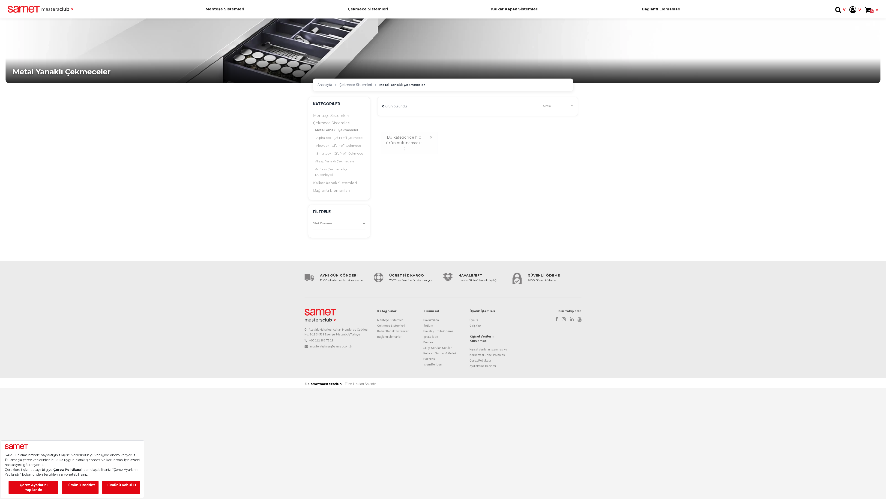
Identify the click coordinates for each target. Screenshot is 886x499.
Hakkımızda (431, 320)
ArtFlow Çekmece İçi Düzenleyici (331, 171)
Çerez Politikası (480, 360)
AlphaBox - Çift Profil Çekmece (339, 138)
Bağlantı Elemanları (661, 9)
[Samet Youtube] (579, 319)
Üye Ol (474, 320)
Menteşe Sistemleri (225, 9)
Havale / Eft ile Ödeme (438, 331)
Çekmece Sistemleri (368, 9)
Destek (428, 342)
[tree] (339, 153)
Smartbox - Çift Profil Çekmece (339, 153)
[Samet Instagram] (564, 319)
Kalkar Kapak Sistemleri (515, 9)
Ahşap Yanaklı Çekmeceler (335, 161)
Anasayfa (324, 85)
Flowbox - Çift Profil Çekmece (338, 145)
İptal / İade (430, 337)
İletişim (428, 325)
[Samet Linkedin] (572, 319)
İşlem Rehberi (432, 364)
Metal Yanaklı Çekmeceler (336, 130)
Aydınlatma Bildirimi (483, 366)
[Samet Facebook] (556, 319)
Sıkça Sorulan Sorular (437, 348)
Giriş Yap (475, 325)
